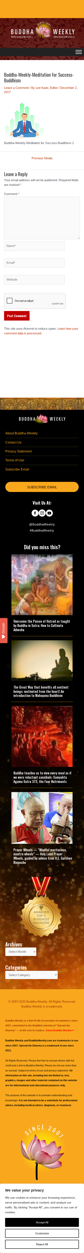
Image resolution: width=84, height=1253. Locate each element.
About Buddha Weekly (21, 433)
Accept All (42, 1222)
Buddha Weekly (34, 1065)
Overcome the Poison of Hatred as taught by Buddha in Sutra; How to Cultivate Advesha (41, 625)
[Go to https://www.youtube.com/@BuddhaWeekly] (49, 513)
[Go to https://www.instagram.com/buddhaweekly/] (42, 513)
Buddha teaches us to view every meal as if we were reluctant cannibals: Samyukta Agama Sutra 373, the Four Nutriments (42, 777)
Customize (42, 1233)
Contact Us (13, 442)
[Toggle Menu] (78, 52)
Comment (11, 194)
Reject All (42, 1244)
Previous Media (42, 158)
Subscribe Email (17, 469)
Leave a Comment (16, 87)
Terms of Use (14, 460)
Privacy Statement (18, 451)
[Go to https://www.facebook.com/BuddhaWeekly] (35, 513)
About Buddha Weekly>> (60, 1030)
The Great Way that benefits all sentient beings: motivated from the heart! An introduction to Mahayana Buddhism (41, 691)
